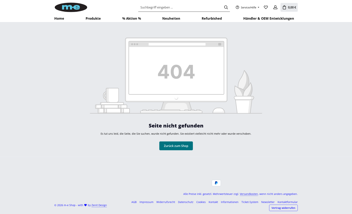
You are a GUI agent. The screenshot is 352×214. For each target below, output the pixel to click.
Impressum (146, 202)
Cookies (201, 202)
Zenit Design (99, 205)
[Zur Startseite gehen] (71, 7)
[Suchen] (226, 7)
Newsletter (268, 202)
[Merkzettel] (265, 7)
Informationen (230, 202)
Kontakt (213, 202)
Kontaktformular (288, 202)
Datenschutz (185, 202)
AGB (134, 202)
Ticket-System (249, 202)
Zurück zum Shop (176, 146)
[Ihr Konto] (275, 7)
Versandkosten (249, 194)
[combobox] (180, 7)
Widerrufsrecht (165, 202)
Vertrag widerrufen (283, 208)
